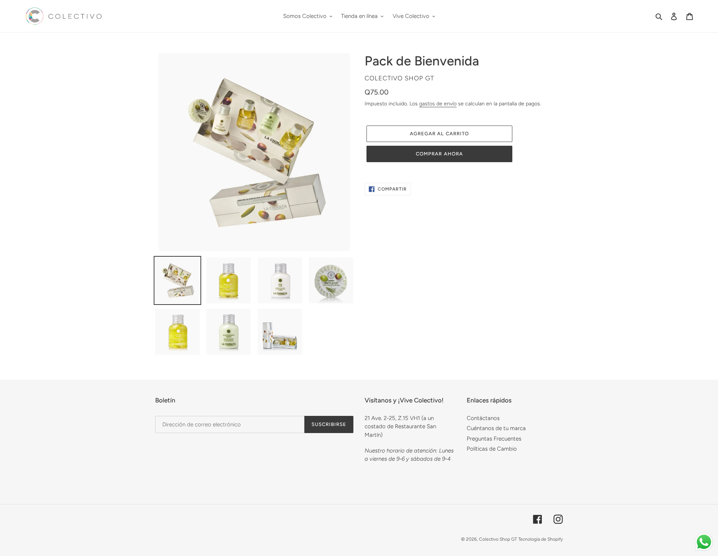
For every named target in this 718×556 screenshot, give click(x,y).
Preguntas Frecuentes (494, 438)
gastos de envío (438, 103)
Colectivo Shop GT (498, 539)
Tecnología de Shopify (540, 539)
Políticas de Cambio (492, 448)
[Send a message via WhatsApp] (704, 542)
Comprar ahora (439, 154)
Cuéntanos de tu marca (496, 428)
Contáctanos (483, 418)
